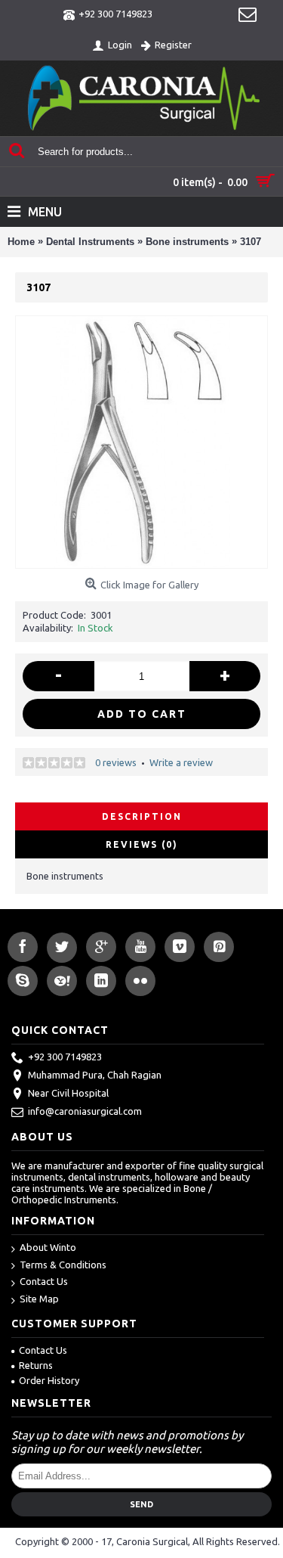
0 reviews (116, 762)
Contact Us (44, 1281)
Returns (36, 1365)
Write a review (181, 762)
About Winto (48, 1247)
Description (142, 816)
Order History (49, 1380)
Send (141, 1504)
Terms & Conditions (63, 1264)
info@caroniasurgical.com (85, 1111)
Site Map (39, 1298)
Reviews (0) (142, 844)
